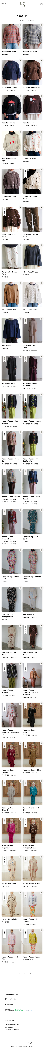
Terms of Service (17, 1047)
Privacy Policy (28, 1047)
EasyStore (31, 1043)
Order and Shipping (12, 1025)
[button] (2, 4)
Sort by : (23, 21)
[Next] (30, 973)
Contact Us (9, 1027)
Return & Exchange (12, 1029)
